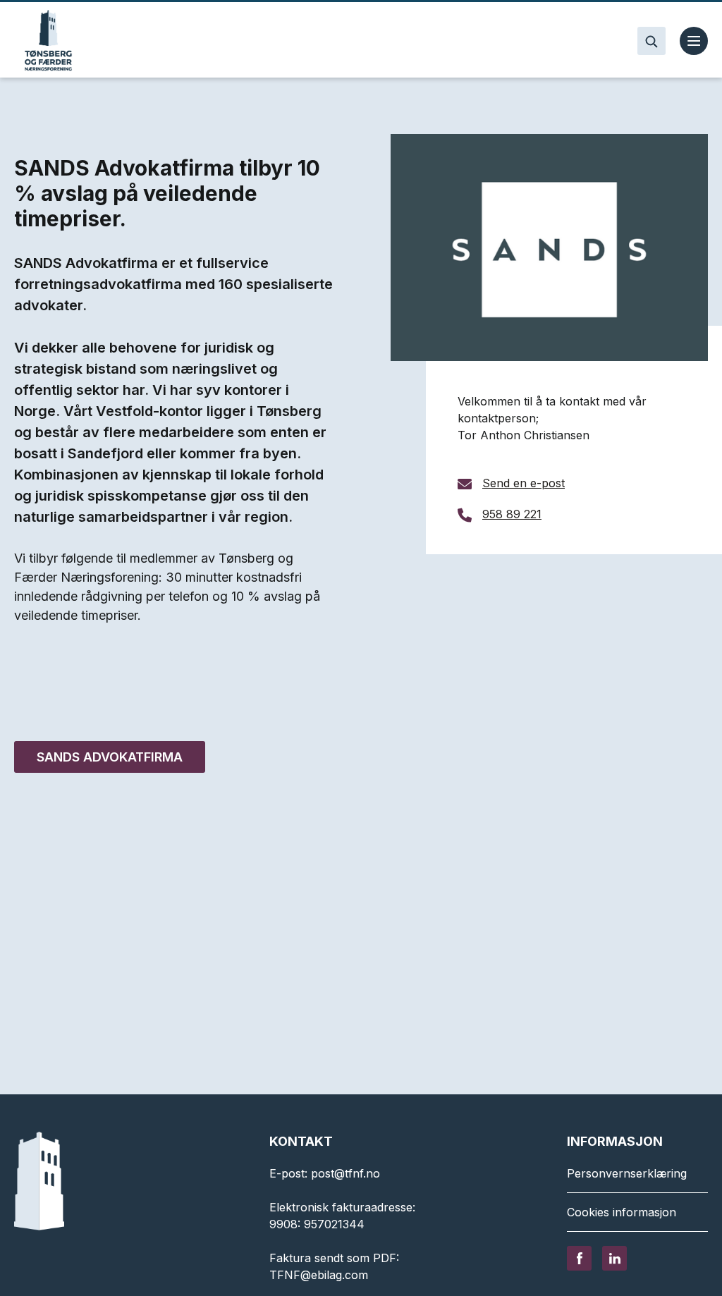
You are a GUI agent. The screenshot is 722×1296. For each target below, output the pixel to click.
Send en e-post (523, 483)
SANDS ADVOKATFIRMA (110, 757)
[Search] (651, 41)
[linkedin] (614, 1257)
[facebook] (579, 1257)
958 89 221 (512, 514)
